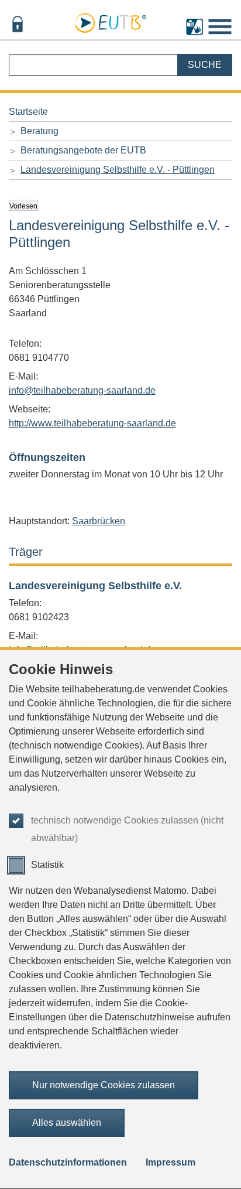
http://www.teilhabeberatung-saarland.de (92, 423)
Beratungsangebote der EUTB (83, 150)
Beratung (39, 131)
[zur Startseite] (110, 21)
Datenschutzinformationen (68, 1162)
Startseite (28, 112)
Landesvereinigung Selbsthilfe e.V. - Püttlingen (117, 170)
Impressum (170, 1162)
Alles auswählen (66, 1123)
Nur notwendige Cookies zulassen (103, 1085)
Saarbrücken (98, 521)
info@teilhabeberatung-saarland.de (82, 390)
